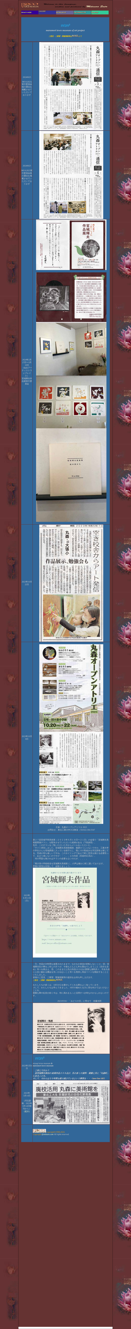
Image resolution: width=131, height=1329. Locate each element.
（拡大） (27, 1111)
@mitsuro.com (47, 1134)
